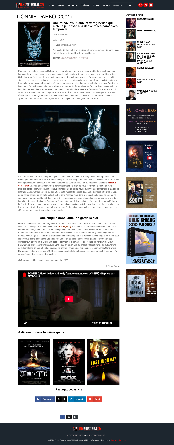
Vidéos (106, 5)
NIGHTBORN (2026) (146, 30)
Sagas (96, 5)
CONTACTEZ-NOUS (76, 435)
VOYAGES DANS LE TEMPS (74, 58)
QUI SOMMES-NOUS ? (96, 435)
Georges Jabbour (118, 440)
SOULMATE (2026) (146, 18)
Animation (73, 5)
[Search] (130, 5)
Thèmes (85, 5)
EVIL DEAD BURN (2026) (146, 80)
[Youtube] (151, 5)
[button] (45, 399)
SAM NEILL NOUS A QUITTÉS (147, 92)
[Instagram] (145, 5)
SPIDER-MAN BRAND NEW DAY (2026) (146, 44)
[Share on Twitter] (69, 417)
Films (51, 5)
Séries (61, 5)
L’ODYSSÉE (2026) (146, 67)
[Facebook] (140, 5)
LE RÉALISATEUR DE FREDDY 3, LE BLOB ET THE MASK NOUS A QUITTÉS (146, 58)
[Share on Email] (75, 417)
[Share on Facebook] (62, 417)
